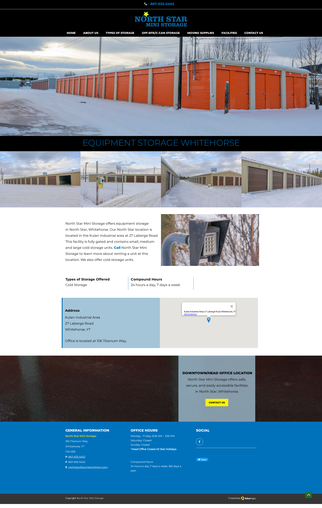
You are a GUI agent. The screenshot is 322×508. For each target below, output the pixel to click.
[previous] (6, 181)
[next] (316, 181)
